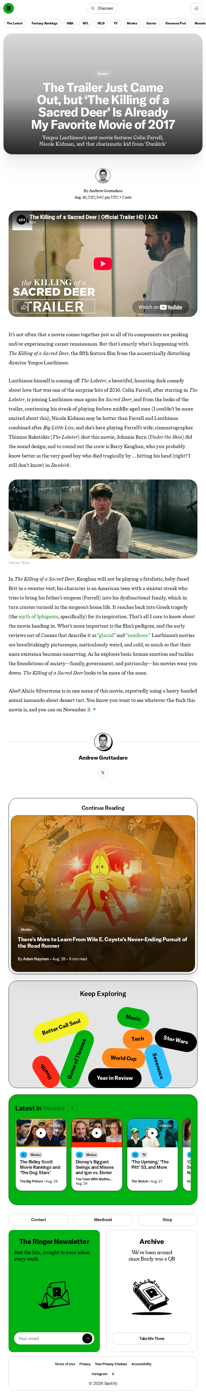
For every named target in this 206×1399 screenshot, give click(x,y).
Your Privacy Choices (111, 1364)
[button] (103, 8)
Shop (167, 1219)
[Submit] (87, 1338)
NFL (86, 23)
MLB (101, 23)
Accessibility (141, 1364)
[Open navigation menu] (196, 8)
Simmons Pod (175, 23)
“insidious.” (138, 635)
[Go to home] (8, 8)
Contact (38, 1219)
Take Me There (151, 1338)
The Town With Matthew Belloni (96, 1179)
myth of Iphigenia (38, 616)
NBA (70, 23)
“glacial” (106, 635)
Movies (132, 23)
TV (116, 23)
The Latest (15, 23)
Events (151, 23)
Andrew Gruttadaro (105, 190)
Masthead (103, 1219)
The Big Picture (31, 1181)
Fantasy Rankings (45, 23)
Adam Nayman (36, 958)
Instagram (100, 1374)
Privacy (85, 1364)
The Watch (139, 1181)
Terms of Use (65, 1364)
